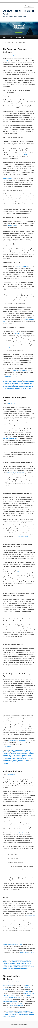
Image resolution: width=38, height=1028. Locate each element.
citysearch (5, 1013)
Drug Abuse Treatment (14, 380)
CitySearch (28, 986)
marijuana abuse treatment (27, 385)
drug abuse (15, 383)
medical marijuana (17, 758)
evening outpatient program (10, 1001)
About (10, 37)
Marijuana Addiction (12, 771)
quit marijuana (22, 833)
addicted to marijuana (18, 752)
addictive (7, 61)
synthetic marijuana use (23, 266)
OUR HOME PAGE (19, 37)
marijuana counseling (8, 388)
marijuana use (27, 991)
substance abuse (15, 762)
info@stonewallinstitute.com (10, 376)
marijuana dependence (21, 388)
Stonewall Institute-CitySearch (12, 977)
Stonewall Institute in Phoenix (20, 760)
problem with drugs (23, 537)
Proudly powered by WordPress (19, 1024)
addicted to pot (28, 752)
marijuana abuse (15, 385)
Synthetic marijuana (8, 178)
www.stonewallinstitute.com (16, 1005)
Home (4, 37)
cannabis (19, 753)
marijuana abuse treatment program (12, 386)
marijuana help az (7, 758)
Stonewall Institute (13, 390)
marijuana (8, 385)
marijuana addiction (27, 386)
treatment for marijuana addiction (16, 472)
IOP (4, 385)
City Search (20, 1003)
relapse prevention (28, 758)
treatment (10, 1011)
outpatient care (12, 347)
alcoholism (19, 381)
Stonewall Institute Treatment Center (21, 370)
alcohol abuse (12, 381)
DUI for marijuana (21, 572)
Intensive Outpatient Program (26, 383)
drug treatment (19, 333)
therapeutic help (30, 915)
